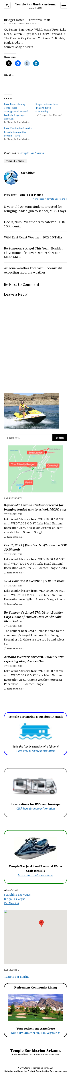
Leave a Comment (15, 536)
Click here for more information (35, 751)
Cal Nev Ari (11, 903)
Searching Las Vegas (17, 894)
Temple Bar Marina (32, 153)
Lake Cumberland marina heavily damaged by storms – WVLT (18, 132)
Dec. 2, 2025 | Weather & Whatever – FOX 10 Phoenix (35, 547)
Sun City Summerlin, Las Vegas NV (35, 1033)
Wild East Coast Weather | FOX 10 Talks (34, 581)
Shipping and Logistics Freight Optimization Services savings (35, 1071)
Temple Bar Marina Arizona (35, 4)
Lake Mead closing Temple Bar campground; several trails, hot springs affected (16, 111)
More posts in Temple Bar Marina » (50, 198)
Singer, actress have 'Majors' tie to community (47, 107)
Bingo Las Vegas (14, 899)
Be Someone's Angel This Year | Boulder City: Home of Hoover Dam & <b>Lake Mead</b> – (33, 616)
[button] (41, 923)
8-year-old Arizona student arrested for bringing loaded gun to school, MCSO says (35, 507)
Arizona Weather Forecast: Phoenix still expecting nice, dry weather (34, 659)
